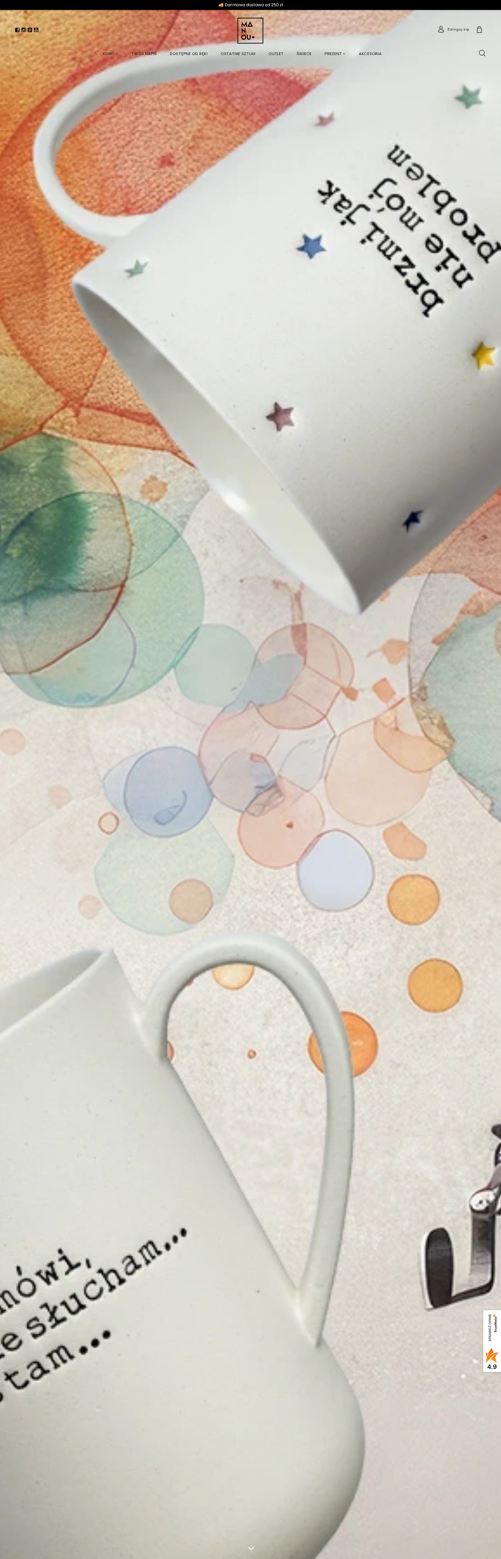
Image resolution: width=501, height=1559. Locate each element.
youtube (36, 30)
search (482, 53)
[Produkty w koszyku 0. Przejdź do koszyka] (485, 30)
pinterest (30, 30)
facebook (17, 30)
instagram (23, 30)
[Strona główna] (251, 31)
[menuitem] (111, 53)
